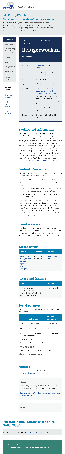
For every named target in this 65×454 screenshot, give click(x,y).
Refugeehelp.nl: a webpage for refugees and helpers (38, 160)
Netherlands (40, 65)
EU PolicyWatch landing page (40, 432)
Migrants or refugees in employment (24, 266)
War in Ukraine (10, 44)
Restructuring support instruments (10, 51)
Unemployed (24, 256)
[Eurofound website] (9, 5)
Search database (8, 79)
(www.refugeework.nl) (30, 373)
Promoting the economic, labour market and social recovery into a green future (46, 91)
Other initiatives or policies (45, 84)
